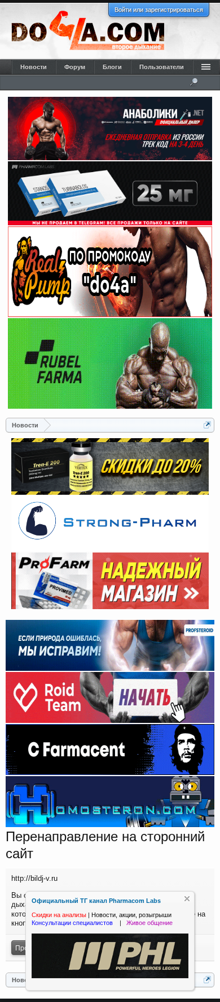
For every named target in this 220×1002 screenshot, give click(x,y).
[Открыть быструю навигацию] (207, 425)
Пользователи (161, 66)
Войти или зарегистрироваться (159, 9)
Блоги (112, 66)
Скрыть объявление (187, 898)
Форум (74, 66)
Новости (33, 66)
